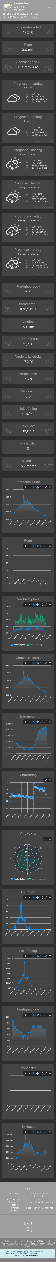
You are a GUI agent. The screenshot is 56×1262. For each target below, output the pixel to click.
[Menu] (50, 487)
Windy (29, 1230)
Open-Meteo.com (47, 108)
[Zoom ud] (30, 487)
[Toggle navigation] (50, 6)
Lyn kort (29, 1228)
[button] (18, 645)
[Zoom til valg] (34, 487)
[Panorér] (38, 487)
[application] (28, 507)
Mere (34, 17)
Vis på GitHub (32, 1255)
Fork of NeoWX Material (37, 1241)
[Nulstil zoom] (42, 487)
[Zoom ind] (25, 487)
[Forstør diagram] (46, 487)
